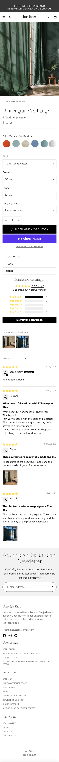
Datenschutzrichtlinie (14, 695)
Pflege (9, 264)
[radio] (7, 144)
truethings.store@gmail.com (18, 629)
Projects (7, 727)
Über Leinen (9, 649)
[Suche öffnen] (10, 17)
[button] (16, 297)
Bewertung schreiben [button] (29, 319)
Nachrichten (9, 735)
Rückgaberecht (11, 704)
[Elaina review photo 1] (10, 477)
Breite (6, 172)
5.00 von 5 (37, 286)
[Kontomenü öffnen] (48, 17)
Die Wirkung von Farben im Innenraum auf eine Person (27, 662)
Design (9, 271)
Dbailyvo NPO (10, 723)
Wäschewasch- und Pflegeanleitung (22, 653)
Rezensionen (9, 687)
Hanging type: (10, 203)
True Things (29, 754)
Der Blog (7, 731)
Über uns (7, 679)
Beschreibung (13, 257)
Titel (5, 156)
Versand (7, 691)
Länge (6, 188)
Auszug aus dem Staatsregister (19, 708)
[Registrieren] (51, 587)
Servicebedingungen (13, 700)
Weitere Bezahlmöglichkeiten (29, 246)
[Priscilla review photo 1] (10, 533)
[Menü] (3, 17)
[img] (10, 367)
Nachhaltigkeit (10, 657)
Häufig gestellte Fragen (15, 683)
